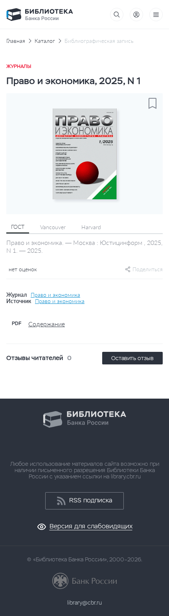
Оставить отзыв (132, 358)
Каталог (45, 41)
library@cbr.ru (84, 602)
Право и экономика (55, 295)
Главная (15, 41)
